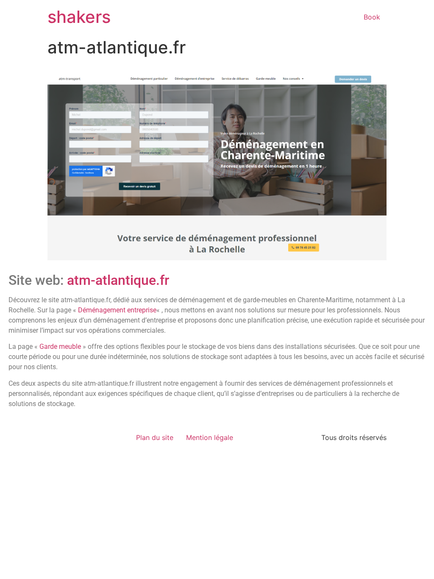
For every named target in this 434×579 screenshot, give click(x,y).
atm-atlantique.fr (118, 280)
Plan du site (154, 437)
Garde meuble (60, 346)
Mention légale (209, 437)
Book (372, 17)
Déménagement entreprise (117, 310)
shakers (79, 16)
